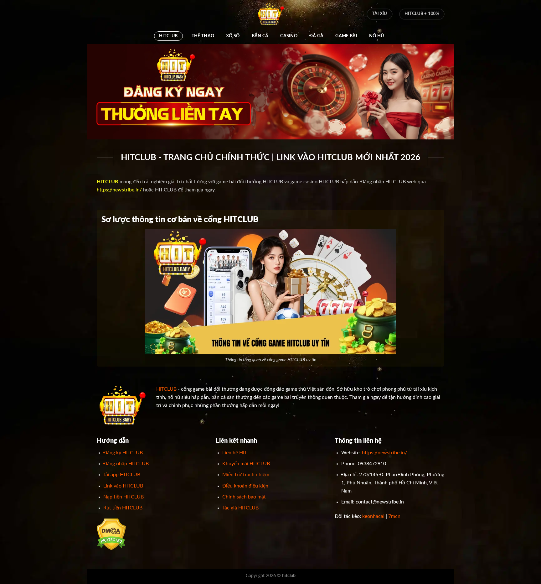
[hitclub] (270, 14)
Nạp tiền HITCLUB (123, 496)
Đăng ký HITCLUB (123, 452)
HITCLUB (168, 36)
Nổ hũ (376, 36)
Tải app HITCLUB (121, 474)
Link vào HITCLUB (123, 485)
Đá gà (316, 36)
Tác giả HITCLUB (240, 507)
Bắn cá (260, 36)
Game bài (346, 36)
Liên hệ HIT (234, 452)
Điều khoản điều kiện (245, 485)
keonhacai (373, 516)
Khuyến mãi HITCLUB (246, 463)
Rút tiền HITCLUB (122, 507)
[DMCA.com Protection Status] (111, 534)
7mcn (394, 516)
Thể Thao (203, 36)
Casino (288, 36)
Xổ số (233, 36)
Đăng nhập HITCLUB (126, 463)
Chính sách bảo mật (244, 496)
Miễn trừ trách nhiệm (245, 474)
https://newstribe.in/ (119, 189)
